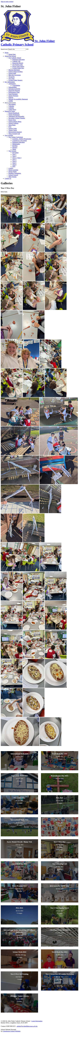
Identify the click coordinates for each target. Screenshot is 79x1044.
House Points (12, 171)
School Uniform (13, 123)
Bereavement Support (15, 132)
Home (6, 52)
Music (14, 149)
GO (27, 49)
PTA (9, 127)
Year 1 (14, 154)
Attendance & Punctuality (16, 116)
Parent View (12, 120)
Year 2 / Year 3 (16, 158)
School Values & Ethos (15, 71)
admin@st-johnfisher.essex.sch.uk (27, 1026)
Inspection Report (17, 63)
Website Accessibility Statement (18, 99)
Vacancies (11, 77)
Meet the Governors (14, 75)
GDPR (10, 101)
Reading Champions (14, 173)
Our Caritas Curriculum (15, 137)
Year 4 (14, 161)
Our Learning (9, 135)
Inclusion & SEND (14, 89)
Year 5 (14, 163)
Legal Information (36, 1021)
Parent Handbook (13, 113)
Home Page (12, 54)
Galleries (11, 108)
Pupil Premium (13, 94)
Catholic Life (16, 61)
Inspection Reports (14, 90)
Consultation (16, 85)
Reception (15, 152)
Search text (4, 49)
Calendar (11, 106)
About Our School (10, 56)
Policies (10, 97)
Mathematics (16, 144)
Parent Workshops (14, 114)
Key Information (10, 82)
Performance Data (13, 92)
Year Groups (12, 151)
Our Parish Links (17, 65)
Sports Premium (13, 96)
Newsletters (12, 104)
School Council (13, 175)
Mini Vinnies (12, 177)
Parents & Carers (10, 111)
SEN (13, 166)
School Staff (12, 73)
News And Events (10, 102)
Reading (14, 146)
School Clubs (12, 128)
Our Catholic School (14, 58)
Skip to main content (7, 1)
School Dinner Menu (14, 121)
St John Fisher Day (18, 68)
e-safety (10, 168)
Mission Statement (14, 70)
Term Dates (12, 125)
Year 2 (14, 156)
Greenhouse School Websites (11, 1031)
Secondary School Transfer (16, 118)
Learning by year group (19, 140)
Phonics (14, 147)
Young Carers (12, 130)
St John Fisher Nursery (15, 80)
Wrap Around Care (14, 133)
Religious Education (18, 59)
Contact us (8, 178)
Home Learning (13, 170)
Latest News (12, 109)
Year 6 (14, 164)
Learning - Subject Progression (21, 139)
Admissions (12, 83)
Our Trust (11, 78)
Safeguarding (12, 87)
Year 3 (14, 159)
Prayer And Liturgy (18, 66)
